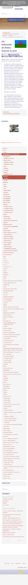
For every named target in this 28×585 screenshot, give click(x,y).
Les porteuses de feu (8, 454)
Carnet (5, 214)
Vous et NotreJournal (7, 27)
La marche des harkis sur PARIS (11, 456)
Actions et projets (8, 236)
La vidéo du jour (8, 212)
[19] (19, 540)
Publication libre (7, 224)
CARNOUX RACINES (8, 296)
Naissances (7, 216)
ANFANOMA (6, 284)
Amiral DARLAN (8, 406)
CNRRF (5, 304)
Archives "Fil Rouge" (8, 460)
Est (4, 188)
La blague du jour (8, 208)
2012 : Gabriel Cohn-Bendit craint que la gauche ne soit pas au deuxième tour (13, 522)
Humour (5, 204)
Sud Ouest (6, 194)
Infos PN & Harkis (6, 23)
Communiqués (7, 234)
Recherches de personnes (11, 220)
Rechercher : (5, 13)
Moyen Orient (7, 160)
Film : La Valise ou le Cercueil (10, 438)
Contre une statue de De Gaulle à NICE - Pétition (14, 467)
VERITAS (5, 380)
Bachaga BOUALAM (8, 290)
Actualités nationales (14, 54)
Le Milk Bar (6, 422)
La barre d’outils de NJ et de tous (11, 472)
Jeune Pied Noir (7, 330)
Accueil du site (6, 32)
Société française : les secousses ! (11, 458)
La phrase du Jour (8, 210)
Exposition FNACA (7, 432)
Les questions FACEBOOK (11, 226)
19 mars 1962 (7, 402)
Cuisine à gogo (8, 246)
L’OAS (5, 414)
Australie (6, 170)
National (5, 35)
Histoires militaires (7, 328)
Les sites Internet (7, 342)
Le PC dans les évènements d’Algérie (13, 424)
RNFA (4, 366)
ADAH (4, 270)
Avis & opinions (7, 384)
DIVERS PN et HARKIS (9, 313)
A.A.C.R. (5, 260)
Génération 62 (6, 321)
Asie (5, 166)
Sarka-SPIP (18, 563)
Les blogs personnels (8, 340)
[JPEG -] (14, 128)
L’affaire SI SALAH (8, 410)
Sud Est (6, 192)
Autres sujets (6, 230)
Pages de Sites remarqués (11, 250)
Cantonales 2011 (8, 464)
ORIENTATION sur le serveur (11, 142)
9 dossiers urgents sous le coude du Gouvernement (12, 515)
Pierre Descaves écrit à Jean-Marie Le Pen (13, 536)
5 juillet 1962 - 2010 (8, 462)
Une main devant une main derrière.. (12, 374)
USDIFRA (5, 378)
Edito (4, 150)
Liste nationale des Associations (11, 344)
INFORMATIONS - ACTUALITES (16, 20)
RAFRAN (5, 364)
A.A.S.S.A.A (6, 262)
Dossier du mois (7, 396)
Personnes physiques (8, 356)
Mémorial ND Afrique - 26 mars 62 (11, 352)
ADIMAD (5, 272)
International (6, 156)
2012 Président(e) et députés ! (10, 452)
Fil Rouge (16, 27)
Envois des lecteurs (8, 252)
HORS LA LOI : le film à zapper (11, 442)
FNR (4, 319)
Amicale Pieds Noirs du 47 (9, 282)
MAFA (4, 346)
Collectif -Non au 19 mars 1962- (11, 306)
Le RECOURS (6, 338)
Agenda (5, 222)
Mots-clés (5, 489)
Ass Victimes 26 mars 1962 (10, 288)
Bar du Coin (7, 476)
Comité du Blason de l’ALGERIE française (13, 308)
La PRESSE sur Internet (10, 248)
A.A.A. (4, 258)
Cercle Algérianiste (7, 298)
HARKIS (5, 326)
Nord (5, 184)
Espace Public (6, 388)
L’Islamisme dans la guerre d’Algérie (13, 412)
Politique (11, 35)
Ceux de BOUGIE (7, 300)
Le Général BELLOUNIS (10, 420)
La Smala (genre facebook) (10, 336)
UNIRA (5, 376)
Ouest (5, 186)
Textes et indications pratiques (10, 372)
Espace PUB (7, 244)
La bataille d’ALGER (9, 416)
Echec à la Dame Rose (8, 534)
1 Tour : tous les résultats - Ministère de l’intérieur (13, 511)
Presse (5, 152)
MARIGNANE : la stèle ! (9, 446)
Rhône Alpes (7, 190)
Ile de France (7, 196)
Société (6, 180)
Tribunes (15, 23)
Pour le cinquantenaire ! (9, 448)
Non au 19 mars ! (7, 444)
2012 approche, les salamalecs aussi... (12, 520)
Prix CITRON (6, 200)
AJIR (4, 278)
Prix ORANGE (6, 198)
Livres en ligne (6, 430)
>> (24, 16)
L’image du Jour (8, 206)
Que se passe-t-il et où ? (10, 232)
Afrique (6, 172)
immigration (5, 56)
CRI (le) (5, 311)
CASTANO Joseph (8, 358)
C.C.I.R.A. (5, 292)
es (23, 571)
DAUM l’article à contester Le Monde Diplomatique (12, 529)
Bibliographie (6, 428)
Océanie (6, 168)
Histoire (5, 392)
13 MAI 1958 (7, 400)
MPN (4, 256)
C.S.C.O (5, 294)
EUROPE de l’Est (8, 174)
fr (20, 571)
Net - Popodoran (7, 354)
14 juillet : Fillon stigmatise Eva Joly (11, 518)
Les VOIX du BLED (8, 450)
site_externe (19, 56)
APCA (4, 286)
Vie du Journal (7, 242)
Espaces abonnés (7, 474)
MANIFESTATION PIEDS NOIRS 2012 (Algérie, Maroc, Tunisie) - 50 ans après (13, 349)
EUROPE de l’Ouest (9, 158)
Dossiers (20, 23)
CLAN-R (5, 302)
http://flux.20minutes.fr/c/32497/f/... (11, 113)
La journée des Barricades (10, 418)
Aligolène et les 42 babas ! (9, 532)
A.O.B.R (5, 268)
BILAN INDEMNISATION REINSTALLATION (10, 323)
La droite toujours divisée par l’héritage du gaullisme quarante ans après (13, 526)
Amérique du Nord (8, 162)
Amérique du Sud (8, 164)
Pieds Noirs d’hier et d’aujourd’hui (12, 334)
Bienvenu (4, 20)
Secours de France (8, 368)
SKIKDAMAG (6, 370)
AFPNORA (5, 274)
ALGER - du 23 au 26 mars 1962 (12, 404)
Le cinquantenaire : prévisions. (10, 434)
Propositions (6, 386)
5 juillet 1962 (7, 398)
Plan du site (6, 563)
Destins (5, 394)
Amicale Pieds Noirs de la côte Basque (12, 280)
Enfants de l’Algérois (8, 317)
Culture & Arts (7, 240)
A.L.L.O (5, 264)
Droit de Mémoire (7, 315)
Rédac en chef (6, 478)
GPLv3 (23, 563)
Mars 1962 (6, 426)
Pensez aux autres (8, 238)
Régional (5, 182)
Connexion (3, 572)
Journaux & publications (9, 332)
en (26, 571)
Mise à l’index (7, 202)
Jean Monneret (7, 360)
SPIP (12, 563)
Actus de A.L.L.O (8, 266)
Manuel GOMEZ (8, 362)
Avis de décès (7, 218)
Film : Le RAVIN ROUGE (9, 440)
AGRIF (5, 276)
